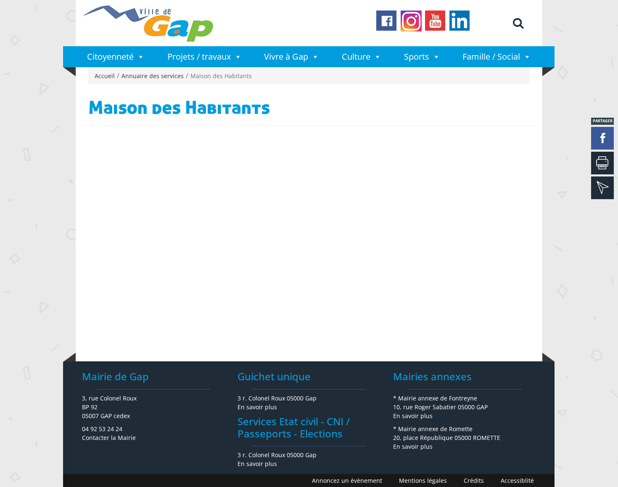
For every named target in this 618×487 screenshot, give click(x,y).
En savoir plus (257, 407)
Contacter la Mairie (109, 438)
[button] (518, 23)
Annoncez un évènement (347, 480)
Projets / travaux (199, 56)
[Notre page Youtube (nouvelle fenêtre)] (435, 21)
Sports (416, 56)
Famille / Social (491, 56)
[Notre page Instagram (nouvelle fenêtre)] (411, 21)
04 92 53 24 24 (102, 429)
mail (602, 188)
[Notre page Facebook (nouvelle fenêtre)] (386, 21)
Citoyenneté (110, 56)
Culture (356, 56)
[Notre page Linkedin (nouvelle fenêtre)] (459, 21)
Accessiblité (517, 480)
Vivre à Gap (286, 56)
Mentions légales (423, 480)
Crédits (474, 480)
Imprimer (602, 163)
